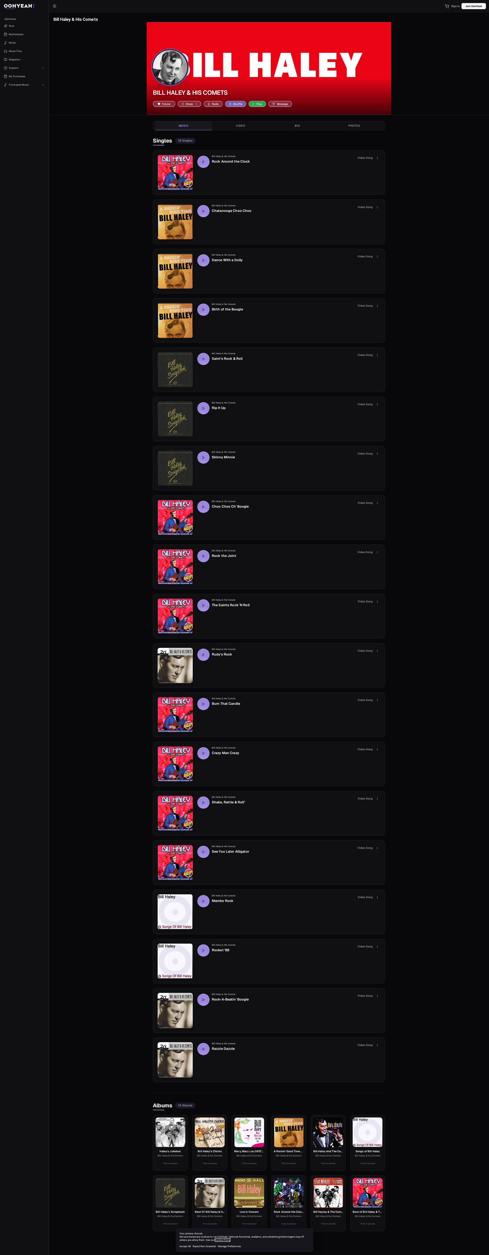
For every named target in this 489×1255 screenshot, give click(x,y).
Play (259, 104)
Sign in (455, 6)
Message (282, 104)
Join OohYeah (473, 6)
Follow (166, 104)
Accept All (185, 1246)
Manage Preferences (229, 1246)
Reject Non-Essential (204, 1246)
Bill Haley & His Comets (224, 156)
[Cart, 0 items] (447, 6)
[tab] (183, 125)
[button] (24, 6)
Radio (215, 104)
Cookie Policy (222, 1240)
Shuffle (237, 104)
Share (189, 104)
